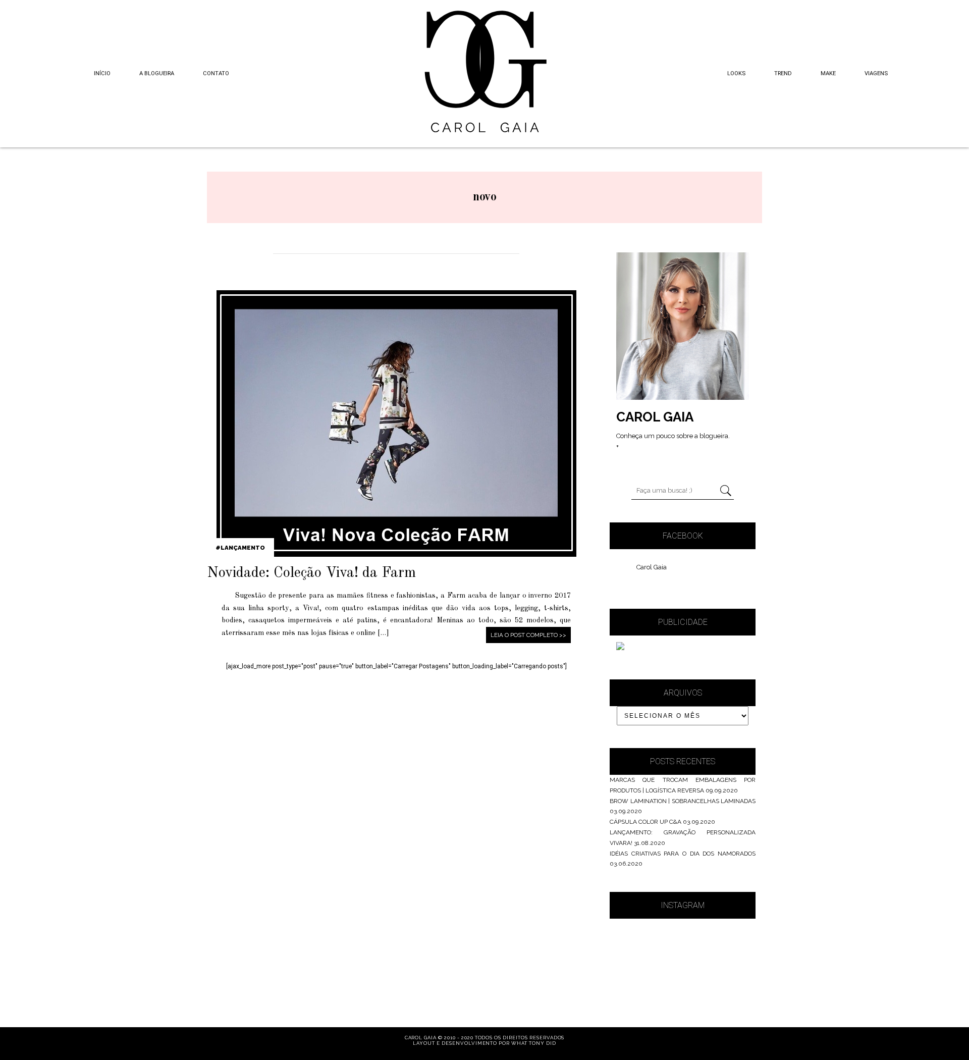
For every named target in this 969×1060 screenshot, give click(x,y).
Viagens (876, 73)
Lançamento (243, 547)
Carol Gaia (651, 567)
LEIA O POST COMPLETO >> (528, 635)
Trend (783, 73)
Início (102, 73)
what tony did (533, 1043)
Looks (736, 73)
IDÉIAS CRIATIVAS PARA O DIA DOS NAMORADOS (683, 853)
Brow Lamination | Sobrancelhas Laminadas (683, 801)
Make (828, 73)
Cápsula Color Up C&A (645, 821)
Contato (216, 73)
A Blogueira (156, 73)
